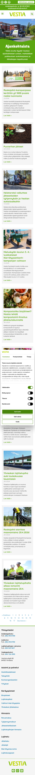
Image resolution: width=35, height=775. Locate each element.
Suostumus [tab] (6, 356)
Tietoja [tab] (29, 356)
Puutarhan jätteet (13, 146)
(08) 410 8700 (10, 636)
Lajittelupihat (6, 699)
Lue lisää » (7, 115)
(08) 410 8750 (10, 642)
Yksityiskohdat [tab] (17, 356)
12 (19, 618)
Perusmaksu (6, 718)
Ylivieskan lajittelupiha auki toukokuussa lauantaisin (16, 476)
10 (11, 618)
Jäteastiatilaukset (8, 726)
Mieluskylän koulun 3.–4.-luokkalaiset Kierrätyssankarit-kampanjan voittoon (17, 256)
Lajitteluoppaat (7, 753)
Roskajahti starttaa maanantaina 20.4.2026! (17, 531)
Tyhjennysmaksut (8, 722)
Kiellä (17, 421)
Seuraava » (21, 621)
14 (26, 618)
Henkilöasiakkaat (8, 672)
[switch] (30, 393)
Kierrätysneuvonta (9, 749)
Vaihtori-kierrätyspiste (10, 703)
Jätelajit (4, 745)
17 (14, 621)
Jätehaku (5, 741)
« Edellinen (6, 615)
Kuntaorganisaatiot (9, 680)
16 (10, 621)
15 (30, 618)
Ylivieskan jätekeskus (10, 707)
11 (15, 618)
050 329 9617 (10, 648)
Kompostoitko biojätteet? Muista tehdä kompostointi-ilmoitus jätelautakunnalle (17, 315)
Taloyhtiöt (5, 676)
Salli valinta (17, 417)
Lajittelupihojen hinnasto (11, 729)
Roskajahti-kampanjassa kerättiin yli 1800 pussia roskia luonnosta (17, 93)
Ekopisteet (5, 695)
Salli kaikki (17, 411)
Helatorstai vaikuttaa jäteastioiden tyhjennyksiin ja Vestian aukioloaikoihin (16, 197)
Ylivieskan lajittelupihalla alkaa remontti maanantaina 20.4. (17, 586)
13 (22, 618)
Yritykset (5, 684)
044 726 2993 (10, 654)
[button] (2, 13)
